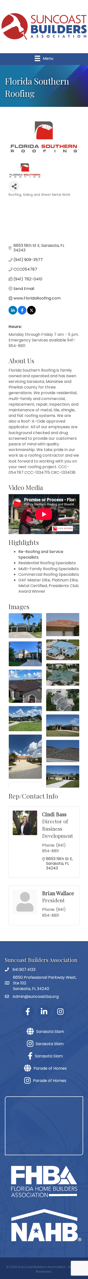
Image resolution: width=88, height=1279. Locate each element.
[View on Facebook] (22, 313)
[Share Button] (14, 186)
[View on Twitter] (31, 313)
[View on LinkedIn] (13, 313)
